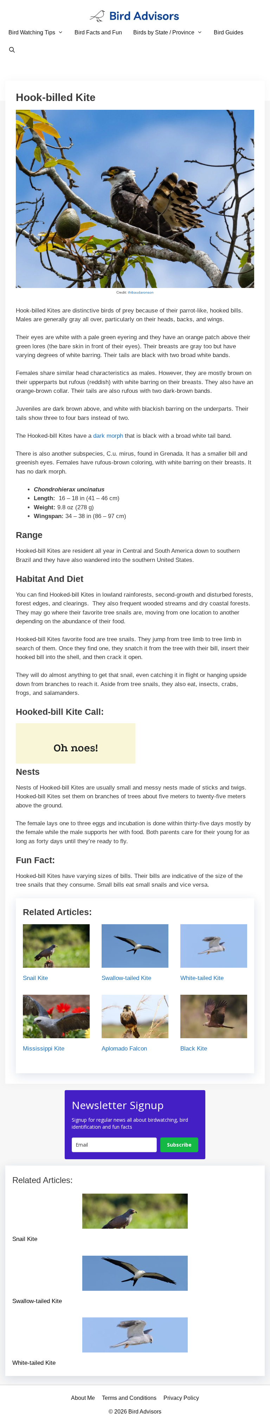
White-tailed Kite (202, 978)
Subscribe (179, 1144)
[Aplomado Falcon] (135, 1033)
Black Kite (193, 1048)
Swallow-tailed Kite (126, 978)
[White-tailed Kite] (213, 963)
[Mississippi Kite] (56, 1033)
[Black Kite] (213, 1033)
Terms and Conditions (129, 1398)
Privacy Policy (181, 1398)
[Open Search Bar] (12, 50)
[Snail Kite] (56, 963)
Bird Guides (228, 32)
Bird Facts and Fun (98, 32)
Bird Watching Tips (31, 32)
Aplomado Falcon (124, 1048)
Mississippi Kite (43, 1048)
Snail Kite (35, 978)
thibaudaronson (141, 292)
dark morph (108, 435)
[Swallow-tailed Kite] (135, 963)
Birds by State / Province (163, 32)
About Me (83, 1398)
